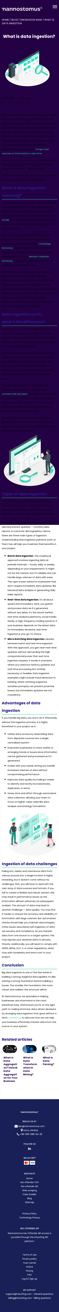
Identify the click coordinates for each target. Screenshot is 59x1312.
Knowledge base (31, 19)
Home (5, 19)
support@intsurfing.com (19, 1293)
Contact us (14, 1017)
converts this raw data (14, 393)
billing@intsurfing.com (20, 1298)
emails (5, 219)
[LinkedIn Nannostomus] (29, 1148)
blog (14, 19)
